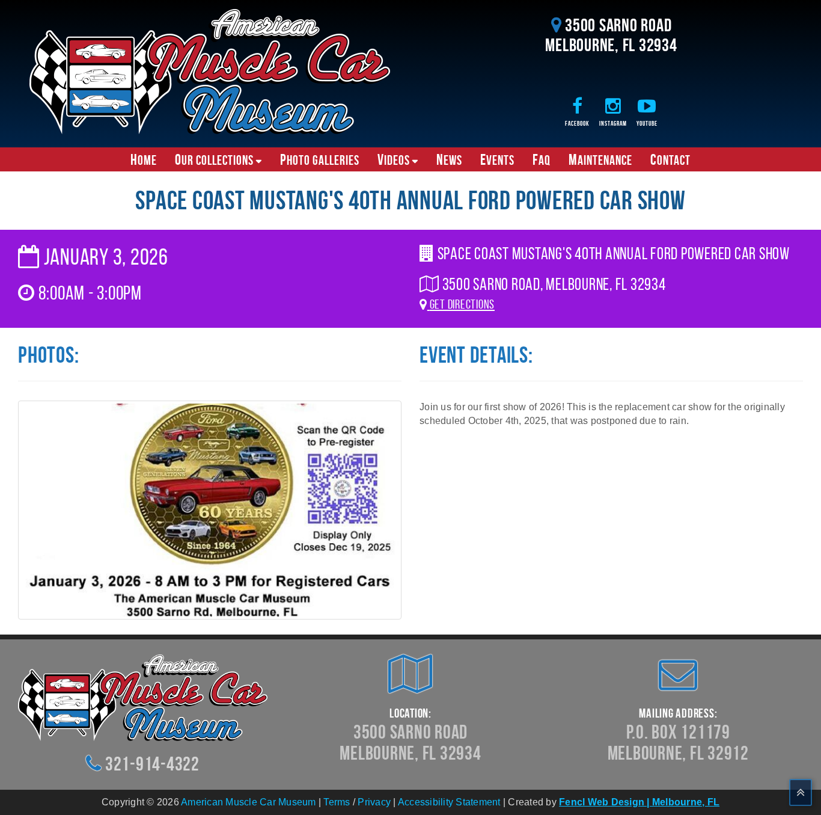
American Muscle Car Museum (248, 802)
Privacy (374, 802)
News (449, 159)
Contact (670, 159)
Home (143, 159)
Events (497, 159)
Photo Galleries (319, 159)
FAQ (542, 159)
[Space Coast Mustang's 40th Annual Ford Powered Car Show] (209, 509)
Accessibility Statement (449, 802)
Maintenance (600, 159)
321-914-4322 (152, 763)
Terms (336, 802)
